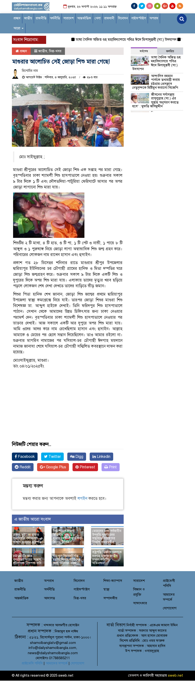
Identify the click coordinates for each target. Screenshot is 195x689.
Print (112, 467)
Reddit (25, 467)
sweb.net (175, 675)
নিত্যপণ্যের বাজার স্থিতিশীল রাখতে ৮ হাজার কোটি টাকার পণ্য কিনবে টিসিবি (67, 536)
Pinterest (87, 467)
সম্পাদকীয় (110, 598)
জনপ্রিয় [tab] (170, 51)
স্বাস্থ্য (106, 589)
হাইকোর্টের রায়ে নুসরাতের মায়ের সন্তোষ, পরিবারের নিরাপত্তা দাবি (27, 559)
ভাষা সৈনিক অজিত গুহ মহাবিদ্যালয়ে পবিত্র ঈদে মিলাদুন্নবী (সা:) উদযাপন (120, 39)
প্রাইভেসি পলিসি (32, 663)
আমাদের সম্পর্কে (57, 663)
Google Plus (55, 467)
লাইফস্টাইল (139, 18)
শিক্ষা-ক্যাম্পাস (112, 581)
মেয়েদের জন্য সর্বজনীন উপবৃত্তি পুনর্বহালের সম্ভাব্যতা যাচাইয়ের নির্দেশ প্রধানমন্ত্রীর (106, 536)
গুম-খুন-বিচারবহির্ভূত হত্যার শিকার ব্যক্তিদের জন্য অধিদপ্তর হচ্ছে (66, 559)
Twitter (54, 456)
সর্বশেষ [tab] (144, 51)
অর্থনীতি (55, 18)
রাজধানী (109, 18)
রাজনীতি (41, 18)
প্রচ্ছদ (17, 18)
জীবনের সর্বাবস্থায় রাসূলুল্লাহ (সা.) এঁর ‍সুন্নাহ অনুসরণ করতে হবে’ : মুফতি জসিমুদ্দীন (155, 100)
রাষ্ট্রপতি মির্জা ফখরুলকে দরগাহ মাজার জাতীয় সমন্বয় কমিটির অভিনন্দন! (107, 557)
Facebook (26, 456)
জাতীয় (28, 18)
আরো (17, 28)
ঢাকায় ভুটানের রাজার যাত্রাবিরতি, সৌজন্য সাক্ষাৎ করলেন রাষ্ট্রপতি (27, 538)
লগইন (82, 498)
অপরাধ (154, 18)
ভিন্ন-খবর (55, 51)
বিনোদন (123, 18)
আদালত (49, 598)
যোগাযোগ (169, 608)
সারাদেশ (68, 18)
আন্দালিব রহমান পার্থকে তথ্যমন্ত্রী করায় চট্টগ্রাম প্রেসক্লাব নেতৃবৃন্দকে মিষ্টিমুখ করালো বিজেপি (156, 82)
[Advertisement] (68, 411)
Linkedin (103, 456)
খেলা (98, 18)
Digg (78, 456)
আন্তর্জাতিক (84, 18)
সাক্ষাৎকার (140, 603)
